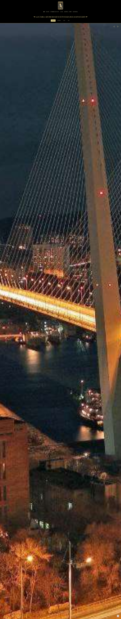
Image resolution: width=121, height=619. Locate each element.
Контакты (75, 11)
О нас (61, 11)
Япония (58, 20)
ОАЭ (68, 20)
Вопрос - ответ (68, 11)
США (64, 20)
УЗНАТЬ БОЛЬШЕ (60, 333)
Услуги (47, 11)
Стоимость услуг (54, 11)
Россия (53, 20)
